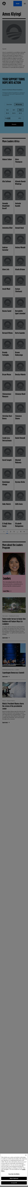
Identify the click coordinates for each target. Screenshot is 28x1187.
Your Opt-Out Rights (13, 1174)
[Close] (26, 1155)
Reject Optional (14, 1178)
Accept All (14, 1182)
